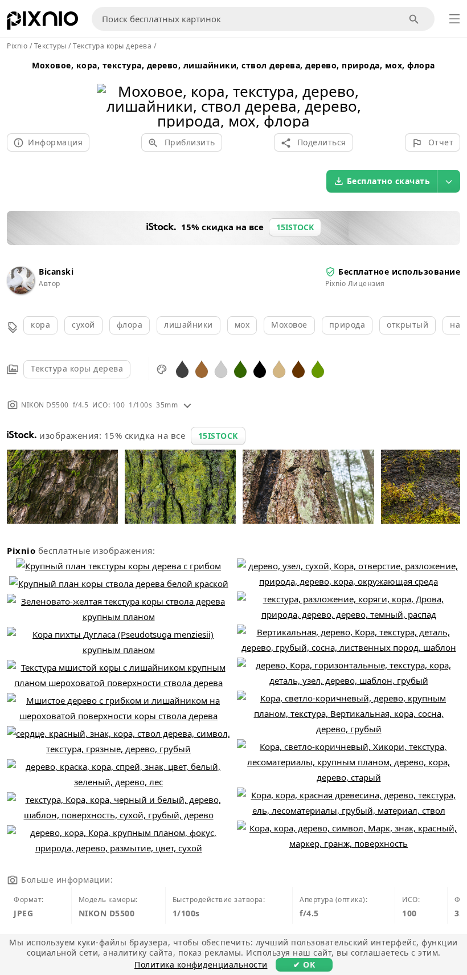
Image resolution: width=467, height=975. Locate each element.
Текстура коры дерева (77, 368)
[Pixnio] (42, 22)
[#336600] (240, 368)
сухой (83, 324)
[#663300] (298, 368)
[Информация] (187, 405)
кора (40, 324)
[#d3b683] (279, 368)
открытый (407, 324)
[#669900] (317, 368)
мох (242, 324)
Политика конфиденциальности (201, 964)
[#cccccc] (221, 368)
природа (347, 324)
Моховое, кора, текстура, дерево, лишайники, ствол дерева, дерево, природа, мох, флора (233, 65)
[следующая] (357, 91)
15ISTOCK (218, 435)
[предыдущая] (109, 91)
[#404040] (182, 368)
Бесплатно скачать (389, 181)
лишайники (188, 324)
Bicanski (56, 271)
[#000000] (259, 368)
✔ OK (304, 964)
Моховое (289, 324)
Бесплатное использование (399, 271)
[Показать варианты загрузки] (448, 181)
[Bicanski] (20, 290)
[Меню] (454, 19)
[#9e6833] (201, 368)
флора (130, 324)
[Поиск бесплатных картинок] (414, 19)
